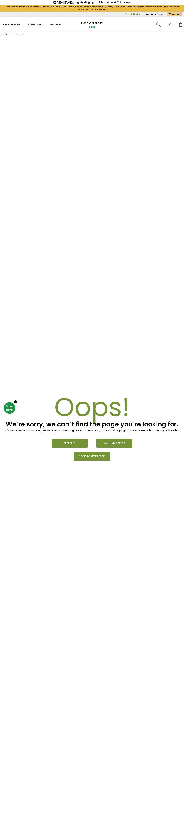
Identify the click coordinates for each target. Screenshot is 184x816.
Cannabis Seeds (114, 443)
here (105, 9)
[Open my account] (169, 24)
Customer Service (154, 14)
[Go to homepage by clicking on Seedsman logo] (92, 24)
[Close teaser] (15, 401)
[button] (9, 408)
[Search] (158, 24)
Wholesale (174, 14)
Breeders (69, 443)
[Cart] (181, 24)
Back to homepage (92, 456)
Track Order (132, 14)
